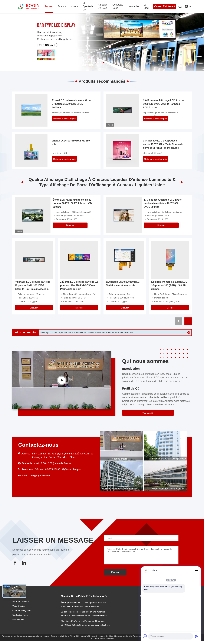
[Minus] (196, 570)
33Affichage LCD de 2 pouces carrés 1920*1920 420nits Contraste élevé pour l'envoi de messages (163, 144)
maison (49, 6)
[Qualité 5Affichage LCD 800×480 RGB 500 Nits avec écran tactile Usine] (125, 259)
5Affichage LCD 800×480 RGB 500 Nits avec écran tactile (123, 284)
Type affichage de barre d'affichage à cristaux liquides (160, 114)
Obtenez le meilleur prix (64, 118)
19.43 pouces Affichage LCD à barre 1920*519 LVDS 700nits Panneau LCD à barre (163, 104)
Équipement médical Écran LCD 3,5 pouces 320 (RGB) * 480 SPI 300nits (169, 285)
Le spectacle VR (88, 6)
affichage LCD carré (152, 153)
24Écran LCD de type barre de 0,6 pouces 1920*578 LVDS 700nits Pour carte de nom (79, 285)
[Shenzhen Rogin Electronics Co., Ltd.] (28, 6)
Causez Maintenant (164, 6)
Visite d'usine (18, 606)
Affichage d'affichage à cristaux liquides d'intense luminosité (70, 114)
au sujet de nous (102, 6)
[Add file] (145, 636)
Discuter (70, 225)
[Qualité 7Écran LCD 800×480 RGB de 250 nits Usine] (31, 150)
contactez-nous (118, 6)
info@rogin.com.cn (40, 475)
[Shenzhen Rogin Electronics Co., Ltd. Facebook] (15, 562)
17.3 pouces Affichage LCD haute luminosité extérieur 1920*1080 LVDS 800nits (163, 203)
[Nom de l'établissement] (61, 380)
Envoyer (115, 572)
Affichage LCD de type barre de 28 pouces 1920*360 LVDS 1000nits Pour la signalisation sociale (32, 286)
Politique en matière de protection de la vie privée (25, 636)
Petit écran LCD (59, 153)
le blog (146, 6)
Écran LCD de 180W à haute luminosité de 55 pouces (65, 332)
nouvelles (133, 6)
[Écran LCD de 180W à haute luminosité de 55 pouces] (188, 332)
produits (61, 6)
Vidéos (74, 6)
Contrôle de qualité (21, 610)
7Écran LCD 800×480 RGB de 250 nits (71, 142)
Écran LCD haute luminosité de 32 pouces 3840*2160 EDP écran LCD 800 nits (72, 203)
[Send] (196, 636)
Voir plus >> (148, 413)
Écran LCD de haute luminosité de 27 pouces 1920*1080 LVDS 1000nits (71, 104)
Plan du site (18, 619)
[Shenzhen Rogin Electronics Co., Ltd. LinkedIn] (24, 562)
